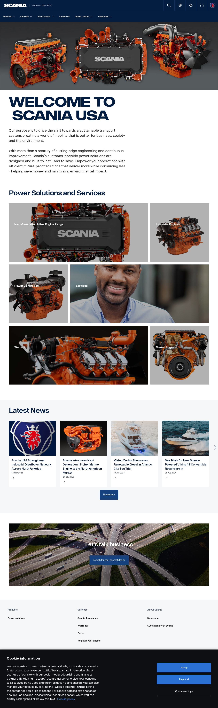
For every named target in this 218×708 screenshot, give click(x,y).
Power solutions (16, 618)
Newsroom (153, 618)
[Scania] (15, 5)
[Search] (169, 5)
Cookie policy (66, 699)
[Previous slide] (2, 447)
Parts (80, 633)
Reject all (184, 679)
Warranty (82, 625)
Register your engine (88, 640)
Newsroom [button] (109, 494)
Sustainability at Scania (160, 625)
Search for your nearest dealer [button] (109, 560)
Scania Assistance (87, 618)
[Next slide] (215, 447)
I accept (184, 667)
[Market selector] (190, 5)
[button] (201, 5)
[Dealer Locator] (180, 5)
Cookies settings (184, 691)
